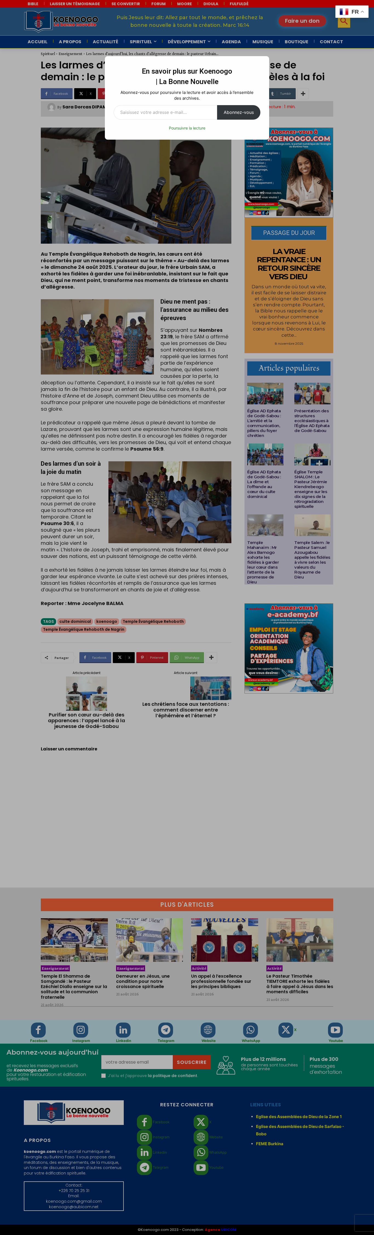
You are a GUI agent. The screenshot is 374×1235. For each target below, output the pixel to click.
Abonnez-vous (239, 112)
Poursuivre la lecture (187, 128)
